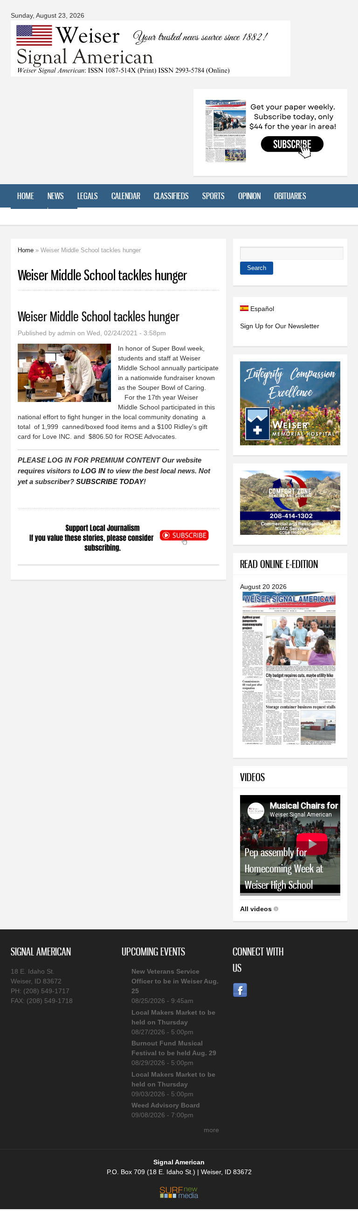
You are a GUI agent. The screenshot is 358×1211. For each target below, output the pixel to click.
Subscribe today (110, 481)
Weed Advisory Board (165, 1105)
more (211, 1130)
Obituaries (290, 195)
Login (63, 219)
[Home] (150, 71)
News (56, 195)
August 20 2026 (263, 586)
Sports (213, 195)
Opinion (249, 195)
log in (93, 471)
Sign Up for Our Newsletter (279, 326)
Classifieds (171, 195)
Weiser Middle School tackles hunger (98, 316)
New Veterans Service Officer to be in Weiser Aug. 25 (175, 981)
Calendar (125, 195)
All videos (256, 909)
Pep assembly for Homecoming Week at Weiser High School (284, 868)
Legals (87, 195)
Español (261, 308)
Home (25, 195)
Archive (29, 219)
